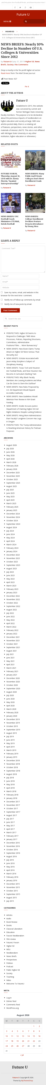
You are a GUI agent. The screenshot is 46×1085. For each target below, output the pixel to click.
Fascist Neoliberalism (15, 935)
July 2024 (10, 531)
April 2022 (10, 623)
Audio (8, 918)
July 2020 (10, 695)
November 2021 (13, 640)
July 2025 (10, 489)
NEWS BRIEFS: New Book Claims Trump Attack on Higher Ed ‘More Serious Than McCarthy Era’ (23, 352)
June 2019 (10, 740)
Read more (5, 73)
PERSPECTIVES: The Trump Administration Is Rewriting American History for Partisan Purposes (23, 428)
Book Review (11, 922)
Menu (6, 21)
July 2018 (10, 777)
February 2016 (12, 877)
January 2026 (11, 469)
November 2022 (13, 599)
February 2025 (12, 507)
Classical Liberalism (14, 929)
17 (7, 1041)
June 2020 (10, 699)
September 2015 (13, 894)
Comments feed (13, 1004)
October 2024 (12, 520)
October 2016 (12, 849)
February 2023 (12, 589)
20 (23, 1041)
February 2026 (12, 465)
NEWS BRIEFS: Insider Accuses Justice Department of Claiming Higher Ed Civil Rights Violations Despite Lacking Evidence (24, 409)
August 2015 (11, 897)
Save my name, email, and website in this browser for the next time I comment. (19, 294)
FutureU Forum (12, 942)
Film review (11, 939)
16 (39, 1036)
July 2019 (10, 736)
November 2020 (13, 681)
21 (28, 1041)
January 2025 (11, 510)
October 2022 (12, 603)
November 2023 (13, 558)
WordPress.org (12, 1008)
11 (12, 1036)
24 (7, 1046)
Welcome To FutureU (15, 983)
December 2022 (13, 596)
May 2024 (10, 537)
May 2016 (10, 867)
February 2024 (12, 548)
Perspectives (11, 959)
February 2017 (12, 836)
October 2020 (12, 685)
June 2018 (10, 781)
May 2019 (10, 743)
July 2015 (10, 901)
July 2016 (10, 860)
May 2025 (10, 496)
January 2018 (11, 798)
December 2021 (13, 637)
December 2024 (13, 513)
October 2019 (12, 726)
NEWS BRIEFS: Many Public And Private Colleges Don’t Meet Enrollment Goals (34, 177)
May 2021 (10, 661)
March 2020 (11, 709)
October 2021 (12, 644)
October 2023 (12, 561)
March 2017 (11, 832)
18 (12, 1041)
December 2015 (13, 884)
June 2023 (10, 575)
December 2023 (13, 555)
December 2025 (13, 472)
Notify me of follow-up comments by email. (22, 300)
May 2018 (10, 784)
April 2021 (10, 664)
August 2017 (11, 815)
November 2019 (13, 723)
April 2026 (10, 459)
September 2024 (13, 524)
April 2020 (10, 705)
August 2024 (11, 527)
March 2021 (11, 668)
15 (34, 1036)
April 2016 (10, 870)
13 (23, 1036)
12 (17, 1036)
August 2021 (11, 651)
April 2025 (10, 500)
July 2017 (10, 819)
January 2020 (11, 716)
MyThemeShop (27, 1080)
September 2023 (13, 565)
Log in (9, 998)
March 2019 (11, 750)
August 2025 (11, 486)
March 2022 (11, 627)
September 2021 (13, 647)
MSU (8, 949)
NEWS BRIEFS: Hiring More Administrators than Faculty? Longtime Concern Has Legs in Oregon (23, 418)
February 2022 (12, 630)
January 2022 (11, 633)
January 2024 (11, 551)
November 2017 (13, 805)
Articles (9, 915)
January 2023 (11, 592)
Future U (23, 14)
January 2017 (11, 839)
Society (10, 64)
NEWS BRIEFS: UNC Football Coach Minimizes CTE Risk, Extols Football (10, 220)
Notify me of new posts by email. (18, 304)
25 (12, 1046)
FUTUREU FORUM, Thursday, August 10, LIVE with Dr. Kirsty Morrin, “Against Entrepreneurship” (10, 179)
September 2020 (13, 688)
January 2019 (11, 757)
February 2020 (12, 712)
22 (34, 1041)
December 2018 (13, 760)
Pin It (27, 86)
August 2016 (11, 856)
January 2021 (11, 675)
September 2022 (13, 606)
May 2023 (10, 579)
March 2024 (11, 544)
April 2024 (10, 541)
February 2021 (12, 671)
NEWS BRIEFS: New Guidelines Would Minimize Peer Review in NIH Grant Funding (21, 399)
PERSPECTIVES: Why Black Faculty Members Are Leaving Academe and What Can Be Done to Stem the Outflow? (23, 380)
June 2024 (10, 534)
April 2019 (10, 747)
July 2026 (10, 448)
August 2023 (11, 568)
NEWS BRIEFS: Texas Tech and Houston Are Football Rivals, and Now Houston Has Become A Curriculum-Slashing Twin (24, 371)
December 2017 (13, 801)
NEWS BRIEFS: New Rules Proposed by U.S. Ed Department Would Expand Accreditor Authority (22, 390)
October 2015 (12, 891)
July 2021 (10, 654)
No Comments (21, 64)
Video (8, 980)
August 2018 (11, 774)
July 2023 (10, 572)
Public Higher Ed (13, 970)
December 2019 (13, 719)
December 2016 (13, 843)
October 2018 (12, 767)
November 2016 (13, 846)
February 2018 (12, 795)
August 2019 (11, 733)
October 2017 (12, 808)
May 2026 (10, 455)
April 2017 (10, 829)
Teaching (10, 977)
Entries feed (11, 1001)
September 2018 (13, 771)
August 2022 (11, 609)
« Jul (22, 1055)
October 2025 (12, 479)
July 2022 (10, 613)
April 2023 (10, 582)
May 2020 (10, 702)
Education (10, 932)
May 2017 (10, 825)
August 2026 (11, 445)
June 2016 (10, 863)
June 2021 (10, 657)
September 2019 (13, 729)
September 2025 (13, 483)
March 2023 (11, 585)
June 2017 (10, 822)
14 (28, 1036)
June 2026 (10, 452)
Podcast (9, 966)
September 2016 (13, 853)
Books (9, 925)
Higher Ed (9, 31)
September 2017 (13, 812)
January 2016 (11, 880)
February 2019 (12, 753)
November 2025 (13, 476)
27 (23, 1046)
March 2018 (11, 791)
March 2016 (11, 873)
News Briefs (11, 956)
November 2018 (13, 764)
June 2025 (10, 493)
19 (17, 1041)
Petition (9, 963)
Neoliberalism (12, 953)
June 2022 (10, 616)
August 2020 (11, 692)
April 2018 (10, 788)
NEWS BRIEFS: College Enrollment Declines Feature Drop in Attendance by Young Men (34, 221)
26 (17, 1046)
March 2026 (11, 462)
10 (7, 1036)
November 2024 (13, 517)
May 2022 (10, 620)
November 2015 (13, 887)
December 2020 (13, 678)
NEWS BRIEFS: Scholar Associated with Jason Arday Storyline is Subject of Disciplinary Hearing (22, 361)
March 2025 (11, 503)
